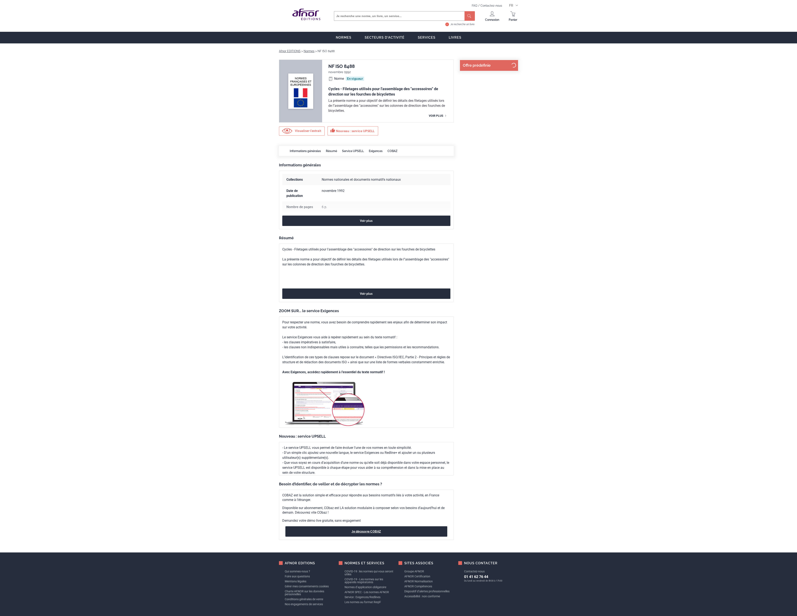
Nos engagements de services (304, 604)
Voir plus (436, 115)
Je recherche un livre (462, 24)
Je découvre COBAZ (366, 531)
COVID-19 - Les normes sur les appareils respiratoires (364, 581)
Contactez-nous (491, 5)
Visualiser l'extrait (307, 130)
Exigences (376, 151)
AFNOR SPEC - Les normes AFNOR (367, 592)
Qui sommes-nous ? (297, 571)
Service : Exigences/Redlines (362, 597)
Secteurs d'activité (385, 37)
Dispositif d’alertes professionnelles (427, 591)
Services (426, 37)
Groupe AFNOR (414, 571)
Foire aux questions (297, 576)
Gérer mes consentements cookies (307, 586)
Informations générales (305, 151)
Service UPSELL (353, 151)
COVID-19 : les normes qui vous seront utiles (369, 573)
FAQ (475, 5)
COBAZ (392, 151)
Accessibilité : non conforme (422, 596)
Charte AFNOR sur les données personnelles (304, 593)
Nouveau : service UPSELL (352, 130)
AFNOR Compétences (418, 586)
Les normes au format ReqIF (363, 602)
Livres (455, 37)
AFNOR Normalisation (418, 581)
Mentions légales (295, 581)
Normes (343, 37)
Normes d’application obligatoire (365, 587)
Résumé (331, 151)
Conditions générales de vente (304, 599)
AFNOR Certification (417, 576)
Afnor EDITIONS (290, 51)
